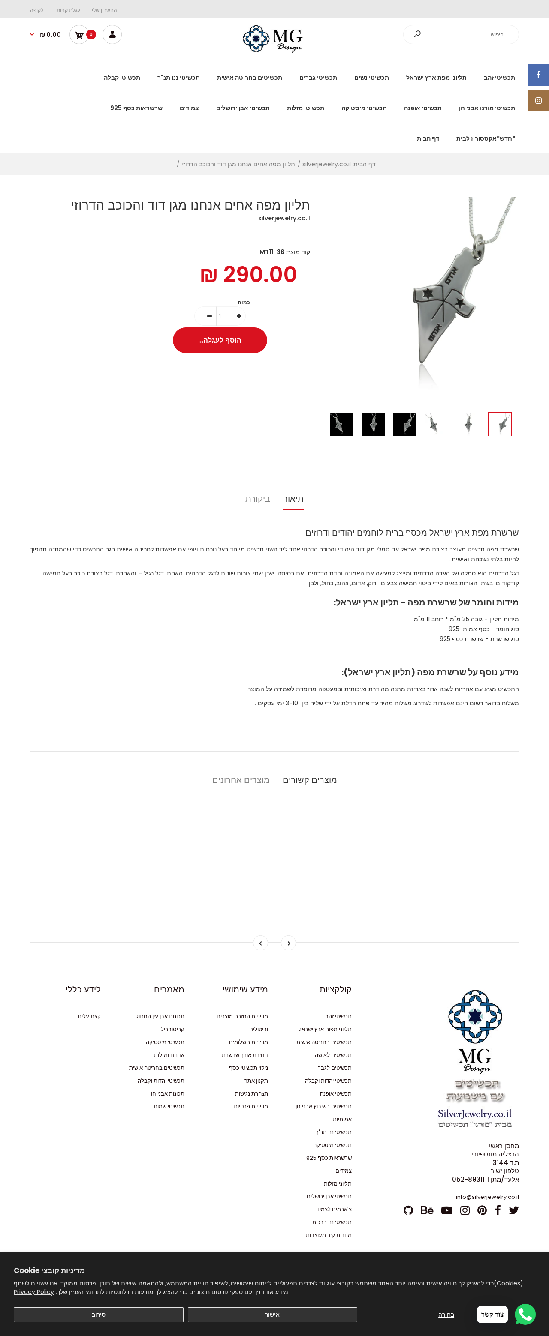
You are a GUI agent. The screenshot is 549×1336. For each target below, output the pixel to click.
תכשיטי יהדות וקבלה (328, 1081)
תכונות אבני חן (167, 1094)
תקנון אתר (256, 1081)
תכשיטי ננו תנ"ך (334, 1132)
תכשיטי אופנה (336, 1094)
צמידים (343, 1171)
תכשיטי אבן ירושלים (329, 1196)
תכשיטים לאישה (333, 1055)
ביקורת (257, 499)
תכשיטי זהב (338, 1016)
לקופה (36, 10)
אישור (272, 1314)
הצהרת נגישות (251, 1094)
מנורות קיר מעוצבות (329, 1235)
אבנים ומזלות (169, 1055)
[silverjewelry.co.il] (274, 50)
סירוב (99, 1314)
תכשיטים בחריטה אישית (324, 1042)
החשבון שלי (104, 10)
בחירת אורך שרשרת (245, 1055)
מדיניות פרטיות (251, 1106)
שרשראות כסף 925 (329, 1158)
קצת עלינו (89, 1016)
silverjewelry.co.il (284, 218)
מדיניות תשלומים (248, 1042)
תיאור (293, 499)
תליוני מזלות (338, 1184)
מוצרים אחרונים (241, 780)
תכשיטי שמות (169, 1106)
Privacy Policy (34, 1292)
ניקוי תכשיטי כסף (248, 1068)
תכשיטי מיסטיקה (332, 1145)
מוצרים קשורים (310, 780)
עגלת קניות (68, 10)
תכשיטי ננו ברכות (332, 1222)
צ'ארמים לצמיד (334, 1209)
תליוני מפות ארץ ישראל (325, 1029)
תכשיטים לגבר (335, 1068)
